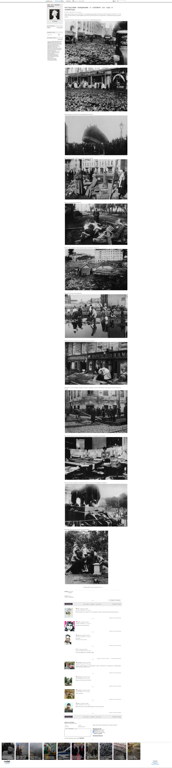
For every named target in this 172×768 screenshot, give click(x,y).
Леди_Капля (49, 56)
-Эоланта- (49, 41)
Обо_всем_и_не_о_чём (51, 58)
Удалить (48, 27)
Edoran (60, 43)
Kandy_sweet (58, 44)
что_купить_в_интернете (52, 60)
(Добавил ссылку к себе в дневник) (81, 639)
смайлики (75, 728)
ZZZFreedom (49, 47)
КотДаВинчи (55, 55)
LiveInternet (49, 1)
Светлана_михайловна (51, 59)
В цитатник (119, 617)
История (70, 592)
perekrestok (79, 676)
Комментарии (57, 4)
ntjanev (78, 703)
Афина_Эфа (57, 52)
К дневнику (92, 604)
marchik (60, 48)
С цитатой (115, 617)
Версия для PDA (155, 762)
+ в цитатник (79, 12)
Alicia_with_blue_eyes (56, 42)
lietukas (54, 48)
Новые (119, 604)
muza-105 (52, 49)
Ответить (111, 617)
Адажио (78, 621)
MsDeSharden (50, 46)
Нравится (112, 600)
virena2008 (57, 51)
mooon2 (48, 49)
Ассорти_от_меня (50, 52)
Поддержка (113, 1)
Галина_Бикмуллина (51, 54)
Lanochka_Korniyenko (51, 45)
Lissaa (57, 45)
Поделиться (118, 600)
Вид (115, 1)
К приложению (59, 27)
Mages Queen (47, 6)
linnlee (58, 48)
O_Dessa (58, 46)
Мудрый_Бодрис (55, 56)
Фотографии (70, 591)
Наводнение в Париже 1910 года (96, 587)
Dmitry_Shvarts (56, 43)
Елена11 (57, 54)
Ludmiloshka (79, 662)
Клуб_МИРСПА (50, 55)
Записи (48, 4)
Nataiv (78, 608)
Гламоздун (79, 635)
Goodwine (54, 44)
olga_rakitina (58, 49)
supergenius (53, 50)
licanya (52, 48)
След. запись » (98, 604)
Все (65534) (60, 39)
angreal (59, 47)
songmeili (49, 50)
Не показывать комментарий (116, 658)
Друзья (52, 4)
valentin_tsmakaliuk (51, 51)
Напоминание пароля (81, 726)
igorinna (48, 48)
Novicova (54, 46)
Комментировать (68, 716)
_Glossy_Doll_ (55, 47)
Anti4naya (49, 43)
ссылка (89, 610)
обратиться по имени (84, 608)
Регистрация (67, 726)
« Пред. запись (86, 604)
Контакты (155, 763)
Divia (52, 43)
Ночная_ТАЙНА (50, 57)
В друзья (55, 21)
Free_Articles (49, 44)
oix (55, 49)
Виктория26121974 (51, 53)
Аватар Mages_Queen (54, 14)
